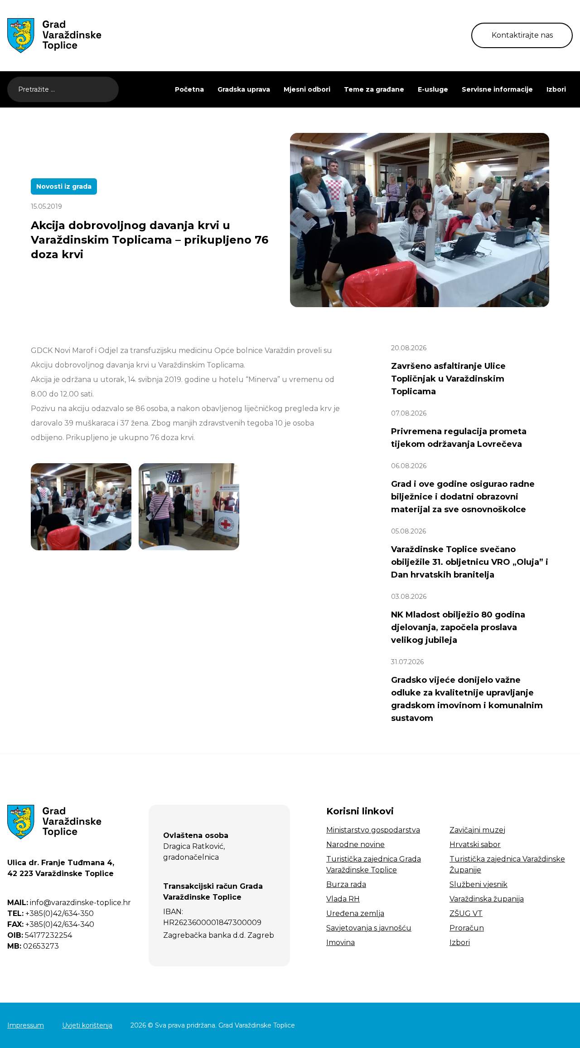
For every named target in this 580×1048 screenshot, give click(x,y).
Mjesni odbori (307, 89)
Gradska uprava (244, 89)
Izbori (556, 89)
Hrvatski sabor (475, 844)
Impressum (25, 1025)
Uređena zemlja (355, 913)
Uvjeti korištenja (87, 1025)
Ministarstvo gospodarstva (373, 830)
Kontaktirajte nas (522, 35)
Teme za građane (374, 89)
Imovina (340, 942)
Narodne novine (355, 844)
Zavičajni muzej (477, 830)
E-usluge (433, 89)
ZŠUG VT (466, 913)
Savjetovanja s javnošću (368, 928)
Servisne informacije (497, 89)
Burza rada (346, 884)
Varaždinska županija (487, 899)
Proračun (467, 928)
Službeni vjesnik (479, 884)
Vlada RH (343, 899)
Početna (189, 89)
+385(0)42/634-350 (50, 913)
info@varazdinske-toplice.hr (69, 902)
